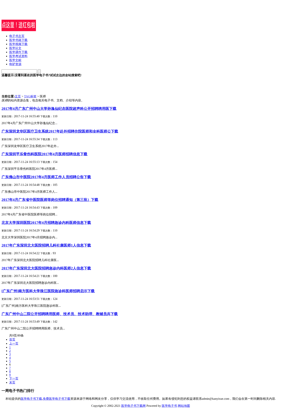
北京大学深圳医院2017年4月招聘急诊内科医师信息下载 (46, 223)
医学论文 (15, 48)
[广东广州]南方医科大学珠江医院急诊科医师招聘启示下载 (48, 291)
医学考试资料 (18, 56)
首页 (12, 339)
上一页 (13, 343)
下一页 (13, 378)
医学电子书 (169, 405)
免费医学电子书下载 (56, 398)
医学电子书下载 (31, 398)
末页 (12, 382)
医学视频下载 (18, 44)
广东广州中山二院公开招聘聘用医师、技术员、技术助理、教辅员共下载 (60, 314)
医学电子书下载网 (133, 405)
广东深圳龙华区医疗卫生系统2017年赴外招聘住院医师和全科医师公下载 (60, 131)
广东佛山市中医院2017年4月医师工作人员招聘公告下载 (46, 177)
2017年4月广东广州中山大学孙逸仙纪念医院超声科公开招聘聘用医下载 (59, 109)
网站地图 (184, 405)
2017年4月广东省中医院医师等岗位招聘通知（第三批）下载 (50, 200)
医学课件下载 (18, 52)
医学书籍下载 (18, 40)
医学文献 (15, 60)
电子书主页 (16, 36)
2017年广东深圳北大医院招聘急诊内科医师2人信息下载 (46, 268)
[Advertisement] (46, 14)
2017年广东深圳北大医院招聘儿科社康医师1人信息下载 (46, 245)
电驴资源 (15, 64)
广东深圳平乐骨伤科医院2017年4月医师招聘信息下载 (44, 154)
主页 (18, 96)
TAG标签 (30, 96)
